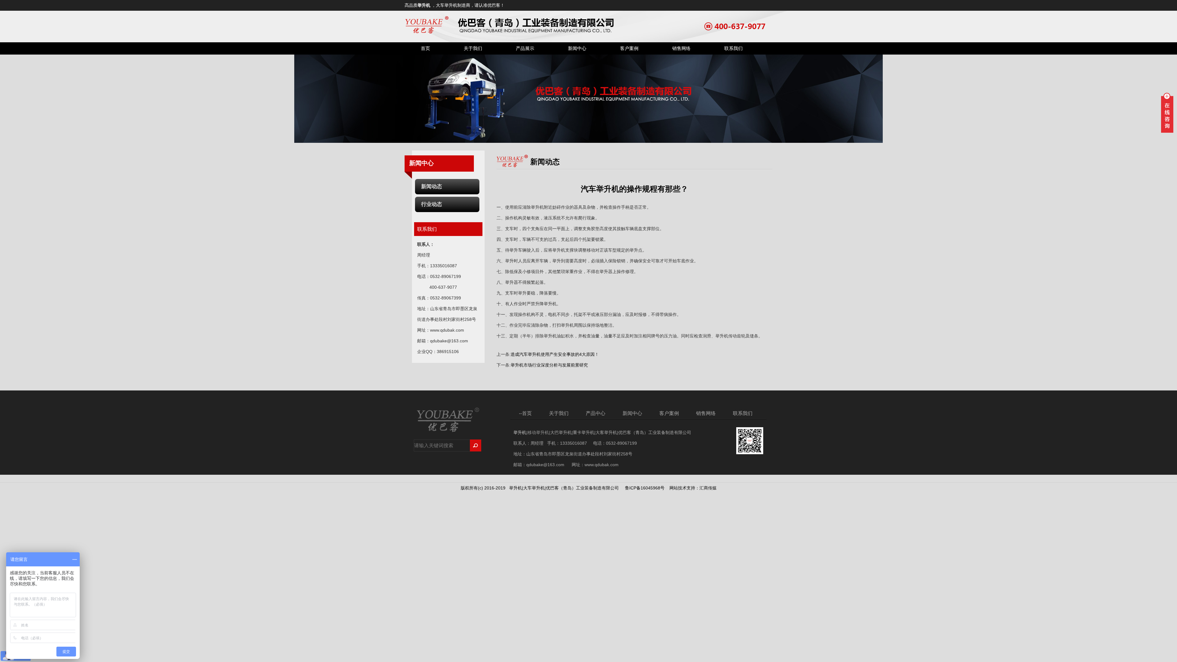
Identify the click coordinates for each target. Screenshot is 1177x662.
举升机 (423, 5)
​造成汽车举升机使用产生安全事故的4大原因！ (555, 354)
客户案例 (629, 48)
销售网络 (681, 48)
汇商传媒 (708, 487)
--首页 (525, 413)
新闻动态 (431, 186)
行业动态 (431, 204)
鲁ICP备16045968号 (645, 487)
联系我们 (733, 48)
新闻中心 (577, 48)
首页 (425, 48)
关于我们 (473, 48)
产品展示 (525, 48)
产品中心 (595, 413)
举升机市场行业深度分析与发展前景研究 (549, 365)
